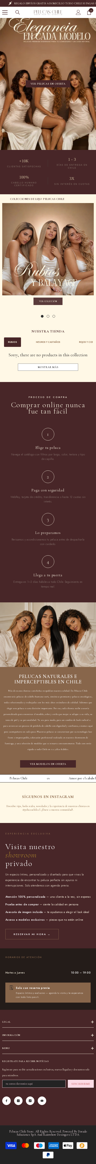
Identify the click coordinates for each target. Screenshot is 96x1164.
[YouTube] (42, 1100)
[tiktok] (30, 1100)
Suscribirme (80, 1083)
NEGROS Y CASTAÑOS (48, 342)
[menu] (5, 12)
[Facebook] (6, 1100)
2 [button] (48, 316)
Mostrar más (48, 367)
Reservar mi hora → (32, 934)
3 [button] (53, 316)
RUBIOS (12, 342)
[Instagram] (18, 1100)
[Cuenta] (78, 12)
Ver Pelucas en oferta (48, 83)
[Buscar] (17, 12)
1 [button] (42, 316)
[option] (48, 255)
